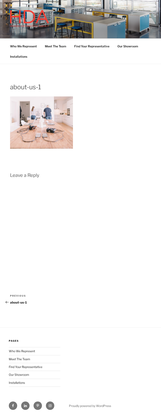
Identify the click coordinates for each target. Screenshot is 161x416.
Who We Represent (23, 46)
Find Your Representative (91, 46)
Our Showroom (127, 46)
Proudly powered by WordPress (90, 406)
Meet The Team (55, 46)
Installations (18, 56)
